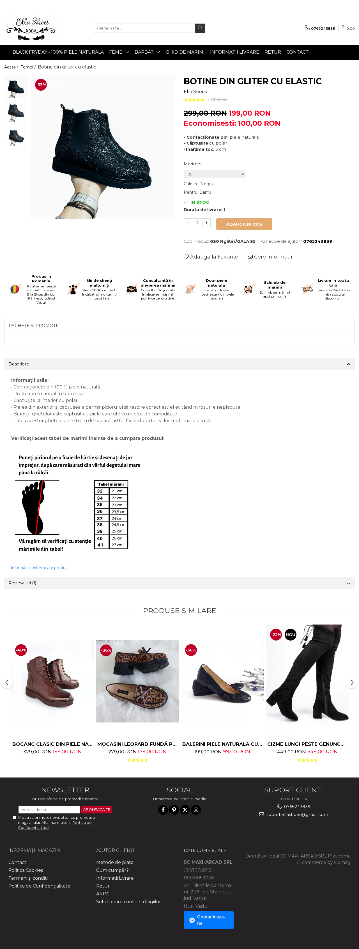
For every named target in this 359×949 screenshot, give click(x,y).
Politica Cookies (25, 870)
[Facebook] (163, 810)
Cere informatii (272, 257)
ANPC (102, 894)
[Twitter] (185, 810)
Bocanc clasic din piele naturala (53, 744)
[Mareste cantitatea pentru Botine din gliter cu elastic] (206, 222)
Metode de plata (115, 862)
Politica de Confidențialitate (39, 886)
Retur (272, 52)
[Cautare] (200, 28)
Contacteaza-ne (211, 920)
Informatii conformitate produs (39, 567)
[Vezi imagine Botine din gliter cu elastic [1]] (16, 110)
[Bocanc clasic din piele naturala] (52, 681)
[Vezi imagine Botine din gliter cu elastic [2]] (16, 134)
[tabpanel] (103, 147)
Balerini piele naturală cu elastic (223, 744)
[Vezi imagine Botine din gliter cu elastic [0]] (16, 86)
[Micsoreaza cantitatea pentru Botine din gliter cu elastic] (188, 222)
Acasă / (11, 67)
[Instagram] (196, 810)
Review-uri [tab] (22, 583)
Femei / (28, 67)
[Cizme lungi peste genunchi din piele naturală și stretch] (307, 681)
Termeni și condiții (28, 878)
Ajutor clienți (115, 850)
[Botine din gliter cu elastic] (103, 147)
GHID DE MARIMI (185, 52)
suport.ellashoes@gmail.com (296, 814)
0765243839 (296, 806)
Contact (297, 52)
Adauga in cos (244, 224)
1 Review (217, 99)
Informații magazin (34, 850)
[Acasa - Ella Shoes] (32, 28)
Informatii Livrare (234, 52)
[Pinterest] (174, 810)
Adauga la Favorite (213, 257)
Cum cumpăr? (112, 870)
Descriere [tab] (18, 364)
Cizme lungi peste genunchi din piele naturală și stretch (308, 744)
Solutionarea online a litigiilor (128, 901)
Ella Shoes (195, 91)
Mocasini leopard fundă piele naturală (138, 744)
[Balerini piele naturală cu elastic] (222, 681)
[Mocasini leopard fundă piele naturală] (137, 681)
